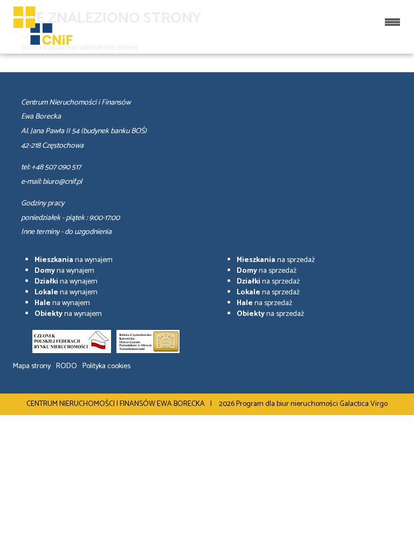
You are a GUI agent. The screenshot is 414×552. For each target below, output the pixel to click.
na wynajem (73, 260)
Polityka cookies (106, 366)
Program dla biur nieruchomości (288, 404)
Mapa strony (32, 366)
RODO (66, 366)
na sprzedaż (276, 260)
